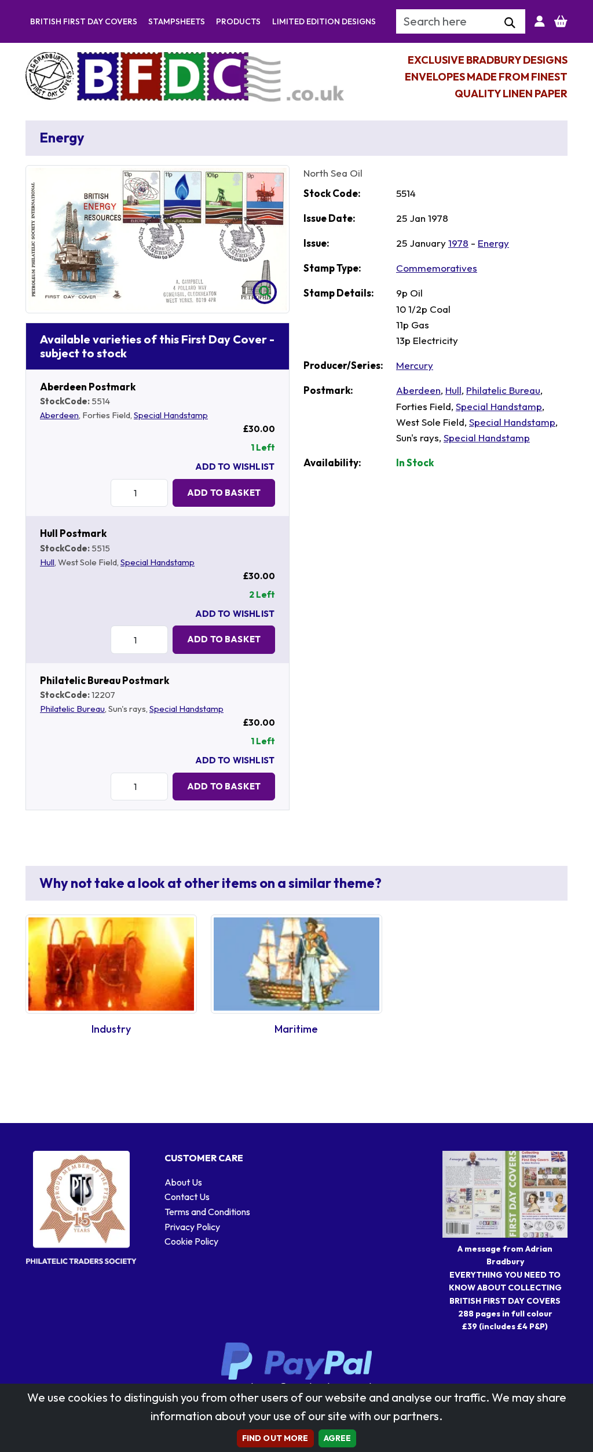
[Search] (510, 23)
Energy (493, 243)
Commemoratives (436, 268)
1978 (458, 243)
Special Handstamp (171, 414)
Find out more (275, 1438)
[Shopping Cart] (561, 21)
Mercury (414, 365)
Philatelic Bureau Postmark (104, 680)
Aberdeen (59, 414)
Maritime (296, 1029)
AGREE (338, 1438)
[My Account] (540, 21)
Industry (111, 1029)
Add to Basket (224, 492)
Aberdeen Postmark (88, 387)
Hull (47, 562)
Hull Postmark (73, 533)
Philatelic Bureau (72, 708)
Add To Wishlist (234, 466)
